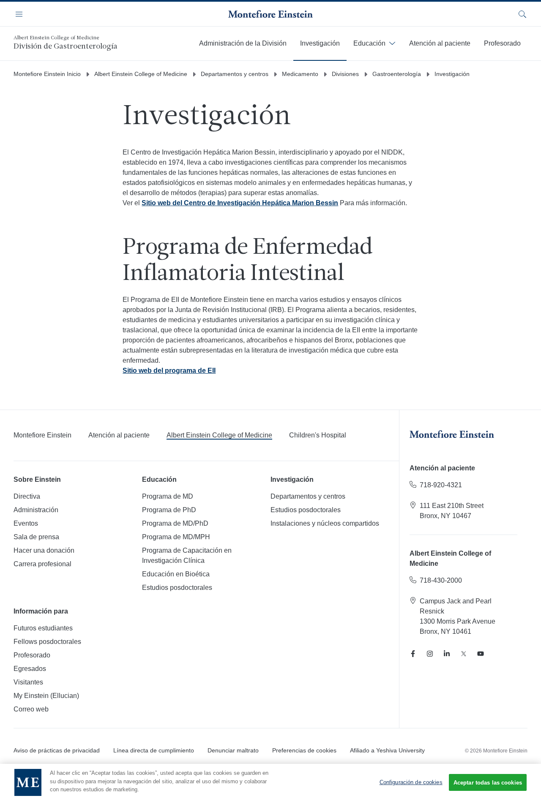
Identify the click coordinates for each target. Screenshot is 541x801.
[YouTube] (480, 653)
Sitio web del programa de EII (169, 370)
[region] (270, 782)
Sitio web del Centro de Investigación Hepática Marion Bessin (240, 202)
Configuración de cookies (411, 782)
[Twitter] (463, 653)
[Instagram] (429, 653)
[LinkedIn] (446, 653)
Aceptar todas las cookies (488, 782)
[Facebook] (413, 653)
